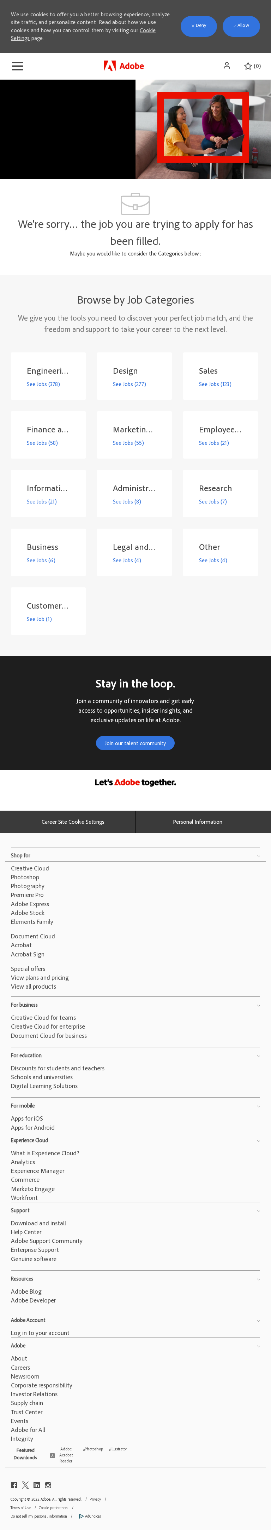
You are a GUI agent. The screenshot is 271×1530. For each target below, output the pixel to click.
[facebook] (14, 1484)
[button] (228, 65)
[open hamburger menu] (17, 66)
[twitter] (25, 1484)
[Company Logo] (124, 64)
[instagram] (48, 1484)
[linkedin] (36, 1484)
